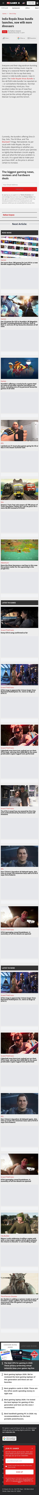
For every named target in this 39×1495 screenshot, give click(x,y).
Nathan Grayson (15, 31)
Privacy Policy (26, 1479)
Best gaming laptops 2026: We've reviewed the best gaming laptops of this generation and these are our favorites (19, 1378)
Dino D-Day (12, 13)
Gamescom (16, 8)
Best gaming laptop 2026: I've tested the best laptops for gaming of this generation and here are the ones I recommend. (19, 1404)
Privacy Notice (28, 197)
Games (4, 13)
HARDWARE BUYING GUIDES (10, 1346)
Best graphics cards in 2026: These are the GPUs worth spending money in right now (21, 1391)
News (4, 32)
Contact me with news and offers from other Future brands (20, 1466)
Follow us (22, 38)
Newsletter (33, 38)
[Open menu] (3, 3)
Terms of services (26, 195)
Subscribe (31, 3)
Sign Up (19, 1472)
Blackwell (6, 142)
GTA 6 (27, 8)
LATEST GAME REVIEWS (29, 1346)
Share (7, 38)
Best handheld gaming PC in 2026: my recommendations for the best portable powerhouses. (20, 1416)
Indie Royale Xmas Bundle (22, 78)
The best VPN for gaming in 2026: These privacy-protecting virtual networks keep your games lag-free (19, 1365)
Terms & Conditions (17, 1481)
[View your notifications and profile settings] (19, 3)
